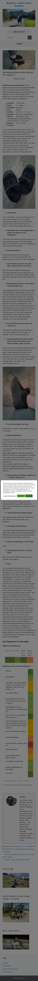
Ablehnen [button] (29, 496)
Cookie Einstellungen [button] (10, 496)
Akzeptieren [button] (21, 496)
